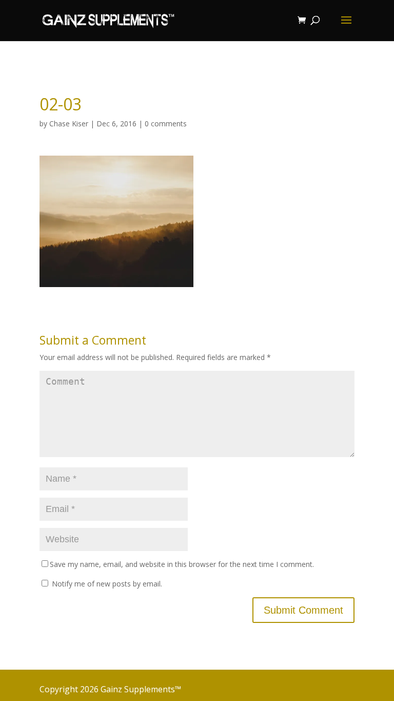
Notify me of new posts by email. (107, 584)
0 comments (166, 123)
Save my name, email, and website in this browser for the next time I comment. (182, 564)
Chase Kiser (68, 123)
